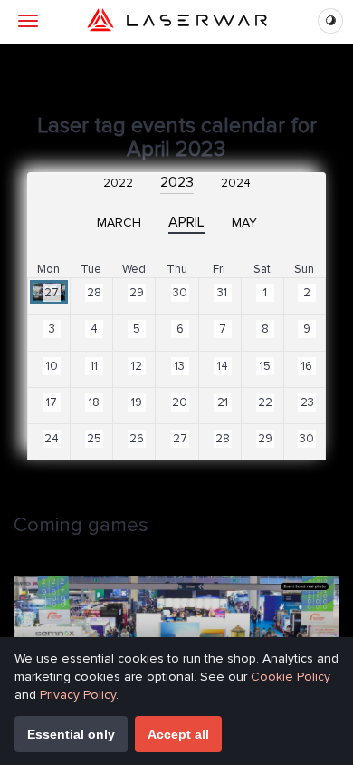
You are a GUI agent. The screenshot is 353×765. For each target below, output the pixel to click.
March (119, 222)
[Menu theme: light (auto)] (330, 21)
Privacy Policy (78, 694)
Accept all (178, 734)
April (186, 222)
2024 (236, 183)
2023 (177, 182)
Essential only (71, 734)
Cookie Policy (290, 676)
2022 (118, 183)
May (244, 222)
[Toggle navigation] (28, 21)
